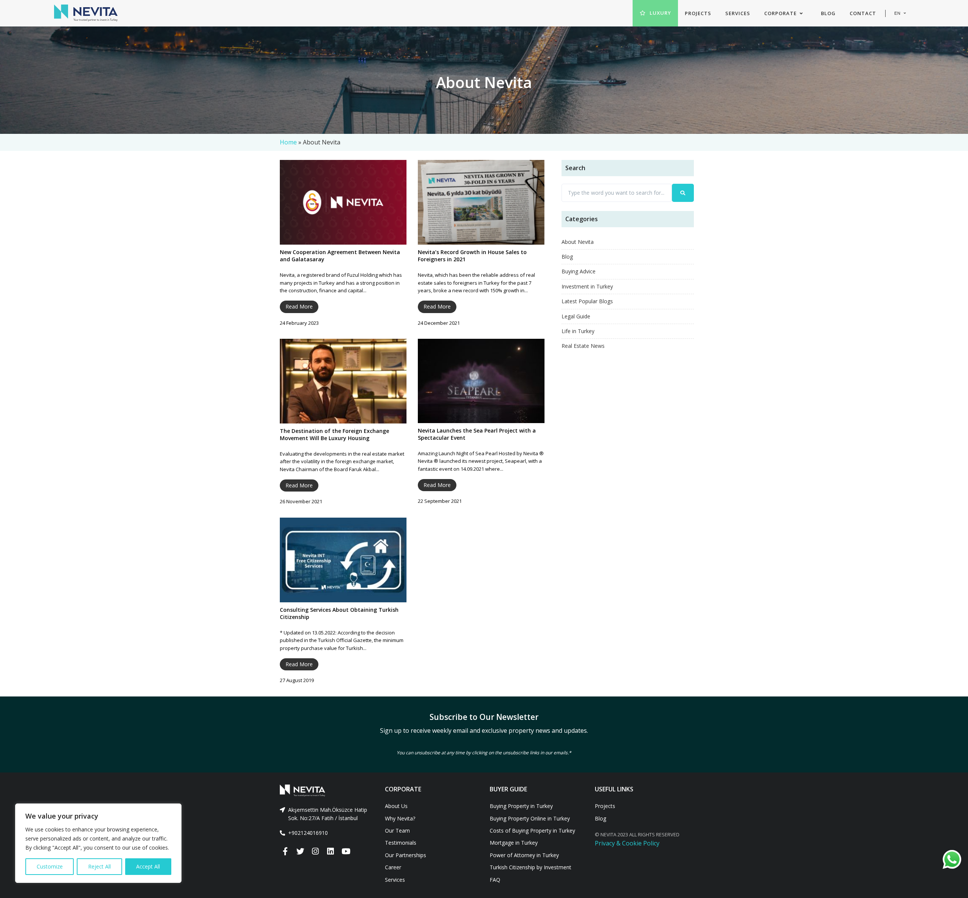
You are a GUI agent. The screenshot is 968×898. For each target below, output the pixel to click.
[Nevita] (86, 13)
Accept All (148, 866)
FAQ (495, 879)
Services (395, 879)
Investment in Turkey (587, 286)
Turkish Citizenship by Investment (530, 867)
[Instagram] (315, 851)
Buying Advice (579, 271)
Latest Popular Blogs (587, 301)
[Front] (327, 791)
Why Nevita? (400, 818)
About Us (396, 806)
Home (288, 142)
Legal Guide (576, 316)
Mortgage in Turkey (514, 842)
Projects (605, 806)
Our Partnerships (405, 855)
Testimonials (400, 842)
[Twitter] (300, 851)
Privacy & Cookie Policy (627, 843)
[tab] (327, 814)
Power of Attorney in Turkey (524, 855)
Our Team (397, 830)
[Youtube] (345, 851)
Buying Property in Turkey (521, 806)
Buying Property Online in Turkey (530, 818)
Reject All (99, 866)
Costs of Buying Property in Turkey (532, 830)
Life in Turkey (578, 331)
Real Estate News (583, 345)
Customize (50, 866)
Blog (567, 256)
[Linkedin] (330, 851)
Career (393, 867)
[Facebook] (285, 851)
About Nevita (578, 241)
